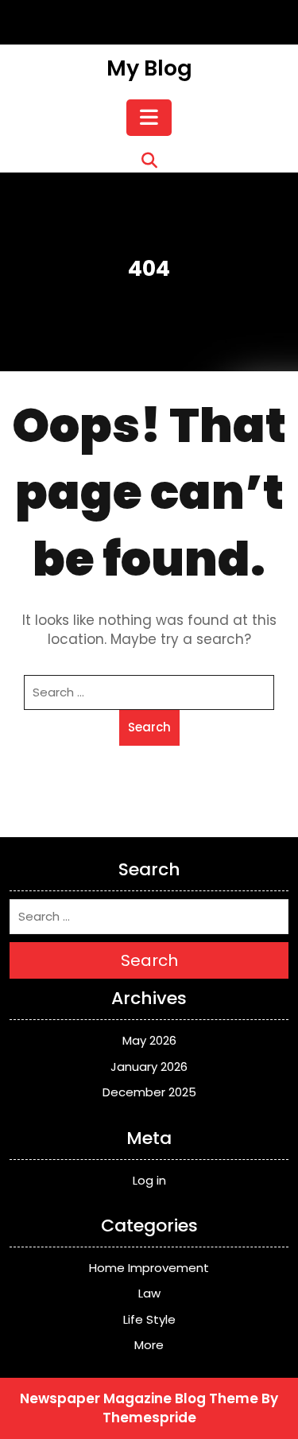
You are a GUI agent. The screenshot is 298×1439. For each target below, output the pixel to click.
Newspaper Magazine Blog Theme (139, 1398)
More (149, 1344)
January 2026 (149, 1066)
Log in (149, 1180)
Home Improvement (149, 1267)
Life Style (149, 1319)
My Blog (149, 68)
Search (149, 727)
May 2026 (149, 1040)
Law (149, 1293)
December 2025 (149, 1092)
